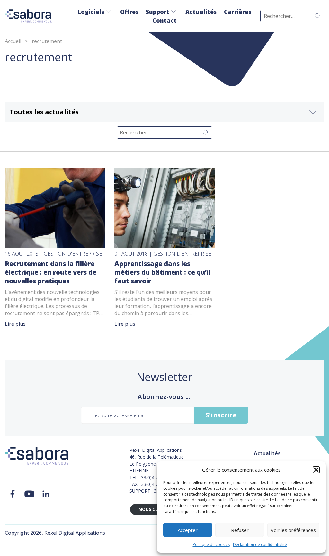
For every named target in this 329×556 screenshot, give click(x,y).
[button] (316, 470)
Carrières (237, 11)
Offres (129, 11)
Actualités (201, 11)
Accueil (13, 41)
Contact (164, 20)
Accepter (188, 530)
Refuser (240, 530)
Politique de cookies (211, 544)
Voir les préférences (293, 530)
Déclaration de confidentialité (260, 544)
